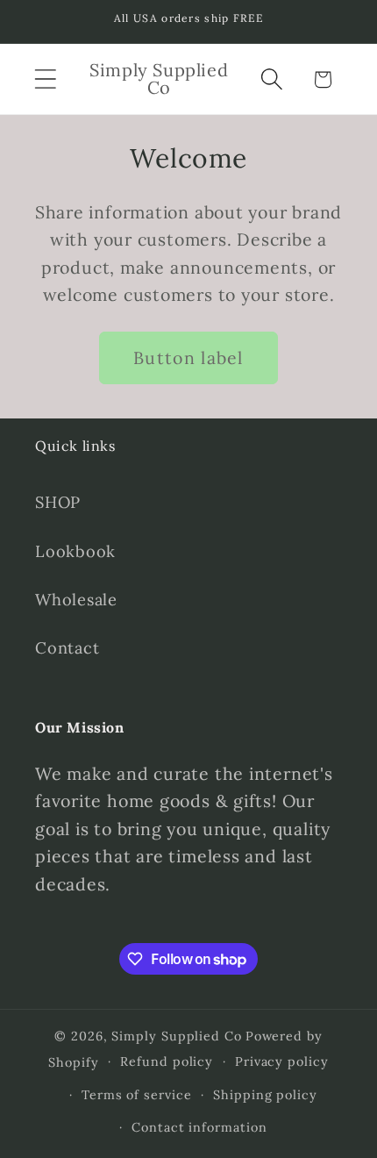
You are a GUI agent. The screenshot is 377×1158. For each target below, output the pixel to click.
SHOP (58, 502)
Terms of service (137, 1095)
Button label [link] (188, 357)
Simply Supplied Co (176, 1036)
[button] (45, 79)
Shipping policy (265, 1095)
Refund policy (166, 1061)
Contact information (199, 1127)
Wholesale (76, 600)
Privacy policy (282, 1061)
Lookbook (75, 551)
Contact (67, 648)
